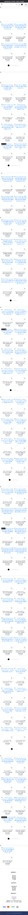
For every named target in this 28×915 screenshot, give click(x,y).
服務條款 (14, 890)
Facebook (14, 897)
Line (14, 899)
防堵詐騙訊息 (14, 886)
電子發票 (14, 888)
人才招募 (14, 879)
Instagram (14, 898)
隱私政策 (14, 887)
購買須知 (14, 877)
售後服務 (14, 878)
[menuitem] (8, 65)
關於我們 (14, 875)
